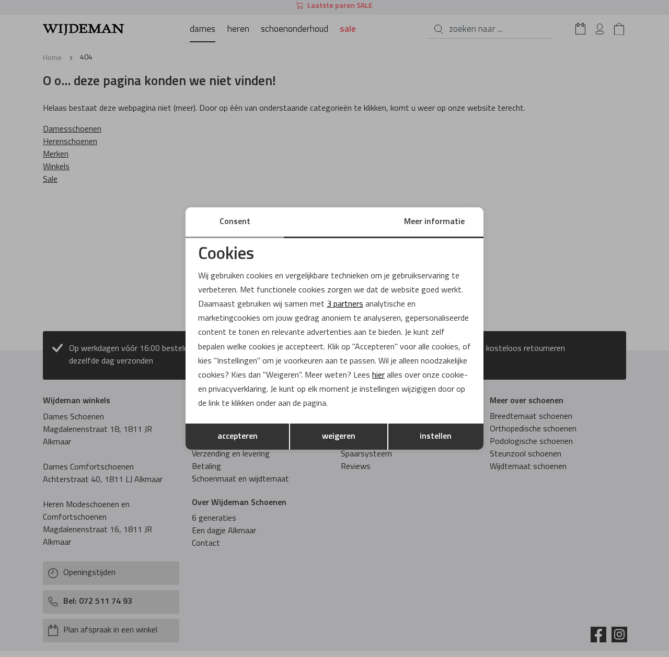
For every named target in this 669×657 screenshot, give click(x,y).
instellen (436, 436)
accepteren (237, 436)
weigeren (338, 436)
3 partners (345, 304)
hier (378, 375)
